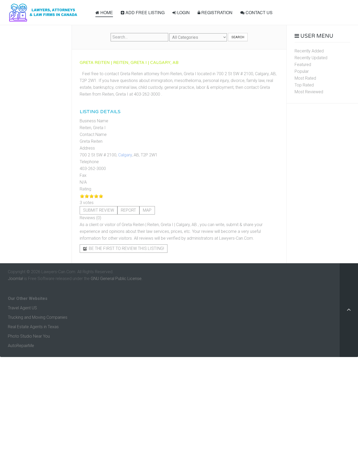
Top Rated (304, 85)
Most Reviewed (309, 91)
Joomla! (15, 278)
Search (237, 37)
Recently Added (309, 50)
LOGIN (183, 12)
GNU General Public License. (117, 278)
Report (128, 210)
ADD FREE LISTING (144, 12)
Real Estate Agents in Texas (33, 326)
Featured (303, 64)
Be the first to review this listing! (126, 248)
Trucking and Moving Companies (37, 317)
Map (147, 210)
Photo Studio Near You (29, 336)
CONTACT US (259, 12)
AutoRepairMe (21, 345)
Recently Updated (311, 57)
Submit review (98, 210)
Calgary (125, 154)
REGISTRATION (216, 12)
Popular (302, 71)
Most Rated (305, 78)
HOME (106, 12)
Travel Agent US (22, 307)
